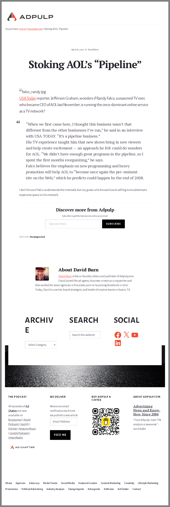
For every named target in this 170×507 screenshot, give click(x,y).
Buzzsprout (15, 419)
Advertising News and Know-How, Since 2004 (146, 410)
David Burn (65, 276)
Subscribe (113, 224)
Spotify (24, 424)
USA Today (27, 98)
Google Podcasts (19, 433)
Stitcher (12, 428)
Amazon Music (27, 428)
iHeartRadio (15, 437)
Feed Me (60, 434)
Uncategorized (37, 237)
